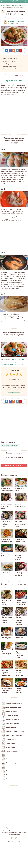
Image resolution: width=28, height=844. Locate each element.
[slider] (7, 355)
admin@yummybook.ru (14, 392)
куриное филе (7, 362)
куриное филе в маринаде (17, 362)
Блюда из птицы (8, 587)
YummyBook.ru (14, 1)
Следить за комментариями (10, 445)
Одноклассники (13, 50)
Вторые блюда (14, 359)
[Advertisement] (14, 113)
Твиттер (17, 50)
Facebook (10, 50)
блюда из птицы (18, 364)
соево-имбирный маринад (7, 364)
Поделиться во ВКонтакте (6, 50)
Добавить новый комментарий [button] (14, 465)
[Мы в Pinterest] (16, 838)
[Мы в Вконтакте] (12, 838)
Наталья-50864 (14, 75)
